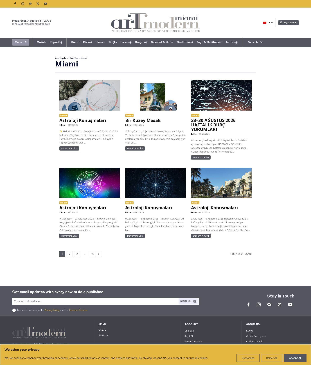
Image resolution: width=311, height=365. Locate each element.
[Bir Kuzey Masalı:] (155, 95)
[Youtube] (45, 4)
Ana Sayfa (61, 58)
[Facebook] (15, 4)
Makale (63, 115)
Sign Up (186, 301)
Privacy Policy (52, 310)
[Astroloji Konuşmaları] (89, 95)
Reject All (271, 357)
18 (92, 253)
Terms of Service (78, 310)
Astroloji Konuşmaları (82, 120)
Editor (62, 125)
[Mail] (30, 4)
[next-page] (99, 254)
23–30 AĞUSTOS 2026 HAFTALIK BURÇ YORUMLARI (213, 124)
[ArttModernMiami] (155, 22)
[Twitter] (38, 4)
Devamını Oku (69, 148)
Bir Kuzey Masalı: (143, 120)
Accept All (295, 357)
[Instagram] (23, 4)
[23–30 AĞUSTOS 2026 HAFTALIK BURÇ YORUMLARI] (221, 95)
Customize (248, 357)
